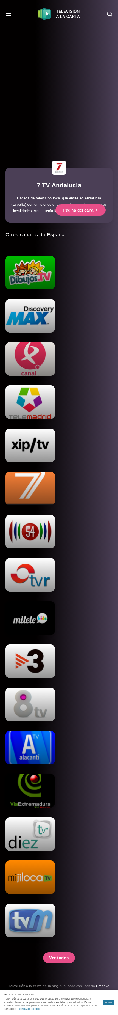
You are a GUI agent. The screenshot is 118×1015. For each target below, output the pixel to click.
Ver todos (59, 957)
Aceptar (108, 1002)
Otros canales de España (35, 234)
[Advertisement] (59, 89)
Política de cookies (29, 1009)
